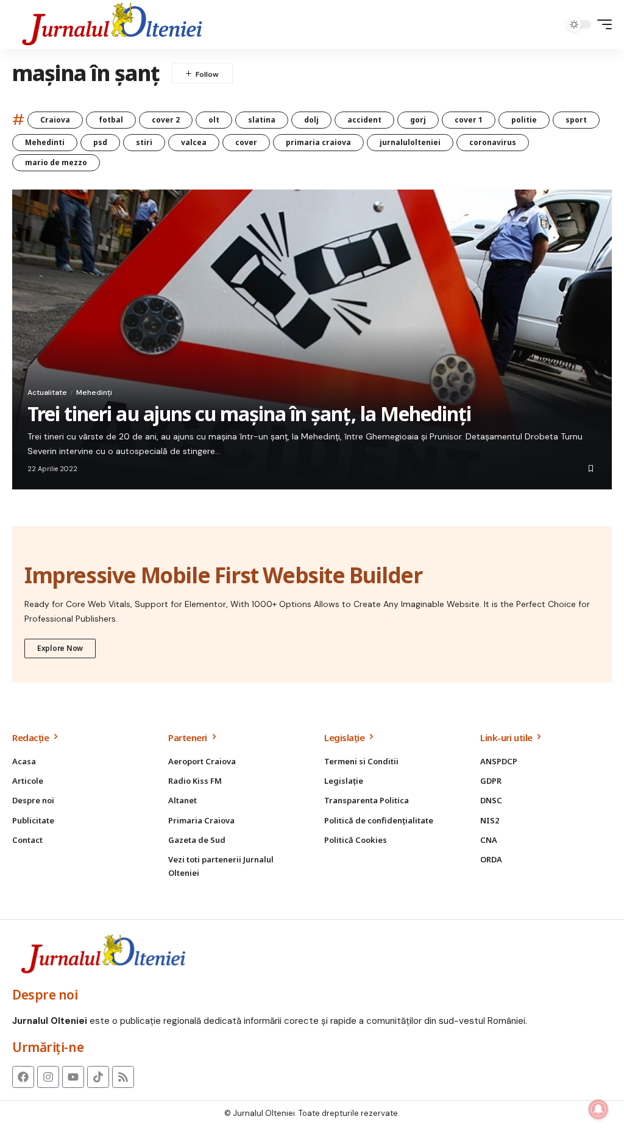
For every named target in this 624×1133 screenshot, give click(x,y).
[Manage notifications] (598, 1109)
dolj (311, 120)
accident (364, 120)
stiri (144, 142)
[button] (601, 24)
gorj (418, 120)
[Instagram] (48, 1077)
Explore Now (60, 648)
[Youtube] (73, 1077)
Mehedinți (94, 392)
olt (213, 120)
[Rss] (123, 1077)
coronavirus (492, 142)
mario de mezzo (56, 162)
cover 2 (166, 120)
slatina (261, 120)
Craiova (55, 120)
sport (576, 120)
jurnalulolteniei (410, 142)
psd (100, 142)
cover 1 (469, 120)
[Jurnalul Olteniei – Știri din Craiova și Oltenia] (112, 24)
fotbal (111, 120)
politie (524, 120)
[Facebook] (23, 1077)
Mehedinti (45, 142)
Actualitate (47, 392)
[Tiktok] (98, 1077)
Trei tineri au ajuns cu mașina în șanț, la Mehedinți (249, 413)
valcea (194, 142)
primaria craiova (318, 142)
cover (246, 142)
